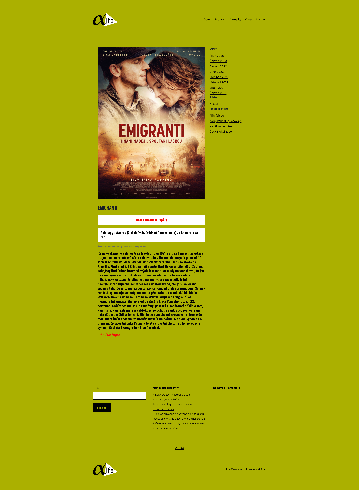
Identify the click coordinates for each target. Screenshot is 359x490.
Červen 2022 (218, 66)
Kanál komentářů (221, 126)
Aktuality (235, 19)
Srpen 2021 (217, 87)
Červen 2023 (218, 61)
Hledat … (98, 388)
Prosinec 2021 (219, 77)
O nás (249, 19)
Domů (207, 19)
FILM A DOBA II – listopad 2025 (171, 394)
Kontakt (261, 19)
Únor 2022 (217, 71)
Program (220, 19)
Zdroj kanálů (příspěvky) (225, 121)
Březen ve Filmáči (163, 409)
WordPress (246, 469)
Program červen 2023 (166, 399)
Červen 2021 (218, 93)
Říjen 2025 (217, 55)
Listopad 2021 (219, 82)
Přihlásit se (217, 115)
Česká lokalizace (221, 131)
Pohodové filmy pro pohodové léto (173, 404)
